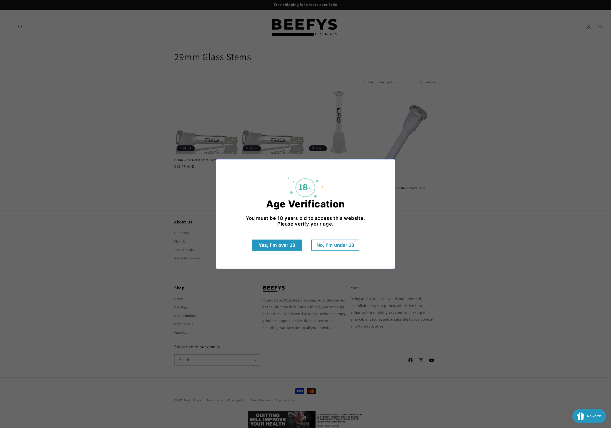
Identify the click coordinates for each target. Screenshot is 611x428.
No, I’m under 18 (335, 245)
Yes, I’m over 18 (277, 245)
